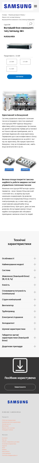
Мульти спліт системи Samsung (11, 17)
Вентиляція (5, 426)
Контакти (4, 438)
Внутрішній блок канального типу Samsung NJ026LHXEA (18, 19)
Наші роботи (5, 451)
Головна (4, 15)
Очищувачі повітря (7, 430)
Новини (4, 449)
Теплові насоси (6, 424)
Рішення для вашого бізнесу (17, 15)
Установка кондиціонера (9, 444)
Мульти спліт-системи (8, 428)
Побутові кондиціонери (9, 420)
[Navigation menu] (35, 6)
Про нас (4, 440)
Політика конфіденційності (9, 455)
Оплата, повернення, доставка (10, 442)
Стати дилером (6, 453)
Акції (3, 447)
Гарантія (4, 446)
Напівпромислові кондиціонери (11, 422)
